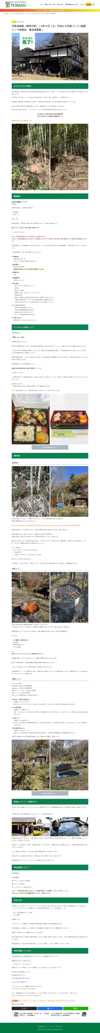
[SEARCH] (94, 4)
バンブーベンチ (29, 1000)
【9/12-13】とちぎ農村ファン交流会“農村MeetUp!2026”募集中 (50, 10)
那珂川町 (66, 1000)
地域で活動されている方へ (72, 4)
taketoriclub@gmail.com (28, 320)
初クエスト (37, 1000)
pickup (21, 1000)
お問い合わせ (59, 1026)
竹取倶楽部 (52, 1000)
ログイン (82, 4)
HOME (7, 13)
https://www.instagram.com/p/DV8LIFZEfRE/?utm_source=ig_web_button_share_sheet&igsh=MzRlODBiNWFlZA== (46, 525)
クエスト (12, 13)
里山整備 (72, 1000)
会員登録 (88, 4)
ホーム (41, 4)
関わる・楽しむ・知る (50, 4)
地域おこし (44, 1000)
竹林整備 (59, 1000)
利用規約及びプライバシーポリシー (46, 1026)
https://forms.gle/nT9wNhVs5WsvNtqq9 (23, 988)
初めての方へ (60, 4)
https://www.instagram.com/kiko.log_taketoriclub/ (26, 995)
